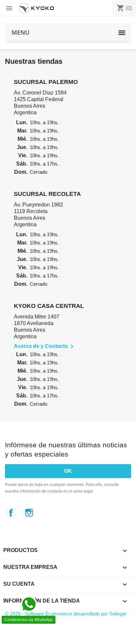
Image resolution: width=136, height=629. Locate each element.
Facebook (11, 512)
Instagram (29, 512)
